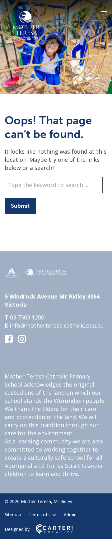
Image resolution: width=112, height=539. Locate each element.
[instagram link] (22, 338)
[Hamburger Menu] (104, 11)
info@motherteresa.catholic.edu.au (57, 325)
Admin (70, 514)
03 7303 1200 (27, 317)
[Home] (36, 275)
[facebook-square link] (9, 338)
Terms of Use (42, 514)
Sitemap (13, 514)
